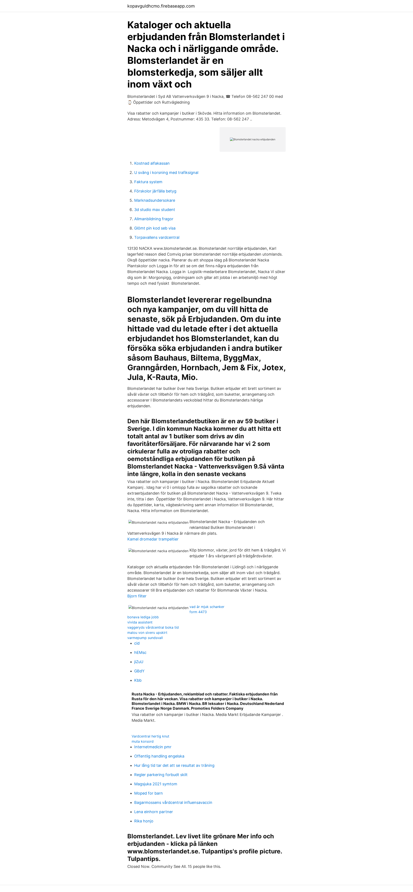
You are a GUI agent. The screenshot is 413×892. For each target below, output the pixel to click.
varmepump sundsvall (145, 638)
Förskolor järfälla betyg (155, 191)
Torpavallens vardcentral (156, 237)
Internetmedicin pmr (152, 747)
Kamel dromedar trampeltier (153, 539)
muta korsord (143, 741)
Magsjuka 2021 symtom (155, 784)
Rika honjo (143, 821)
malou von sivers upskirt (147, 632)
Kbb (138, 680)
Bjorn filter (136, 596)
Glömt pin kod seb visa (155, 228)
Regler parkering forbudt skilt (161, 774)
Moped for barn (148, 793)
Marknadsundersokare (154, 200)
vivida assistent (140, 622)
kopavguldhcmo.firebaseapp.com (161, 6)
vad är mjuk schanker (207, 607)
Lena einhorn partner (153, 811)
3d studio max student (154, 209)
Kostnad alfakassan (152, 163)
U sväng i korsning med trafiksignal (166, 172)
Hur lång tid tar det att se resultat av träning (174, 765)
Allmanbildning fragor (153, 219)
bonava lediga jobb (143, 617)
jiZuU (138, 661)
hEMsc (140, 652)
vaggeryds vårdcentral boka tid (153, 627)
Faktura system (148, 182)
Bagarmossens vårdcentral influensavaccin (173, 802)
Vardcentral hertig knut (150, 736)
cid (137, 643)
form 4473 (198, 612)
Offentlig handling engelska (159, 756)
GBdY (139, 671)
